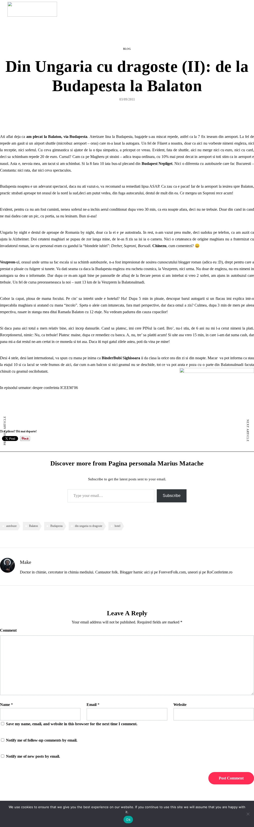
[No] (247, 813)
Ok (128, 820)
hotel (117, 526)
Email (91, 704)
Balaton (33, 526)
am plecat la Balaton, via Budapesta (56, 136)
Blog (127, 48)
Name (5, 704)
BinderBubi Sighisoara (121, 358)
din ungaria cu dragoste (88, 526)
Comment (8, 630)
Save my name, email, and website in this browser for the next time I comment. (71, 724)
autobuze (11, 526)
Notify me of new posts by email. (33, 756)
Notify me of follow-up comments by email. (41, 740)
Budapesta (56, 526)
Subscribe (172, 495)
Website (180, 704)
